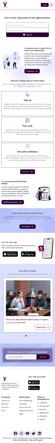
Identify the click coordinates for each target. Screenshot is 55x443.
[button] (19, 336)
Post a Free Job (25, 407)
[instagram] (21, 433)
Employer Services (26, 411)
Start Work (25, 226)
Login (45, 5)
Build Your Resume (11, 202)
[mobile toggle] (52, 5)
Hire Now (25, 172)
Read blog (40, 327)
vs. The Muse (42, 403)
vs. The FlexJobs (43, 406)
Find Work (23, 404)
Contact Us (5, 401)
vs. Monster (41, 409)
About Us (4, 404)
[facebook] (15, 433)
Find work (30, 71)
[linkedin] (39, 433)
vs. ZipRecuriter (43, 413)
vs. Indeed (41, 419)
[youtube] (27, 433)
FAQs (3, 411)
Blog (21, 414)
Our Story (5, 407)
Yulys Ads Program (36, 440)
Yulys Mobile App (25, 401)
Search (29, 34)
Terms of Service (39, 438)
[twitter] (33, 433)
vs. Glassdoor (42, 416)
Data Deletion (23, 440)
